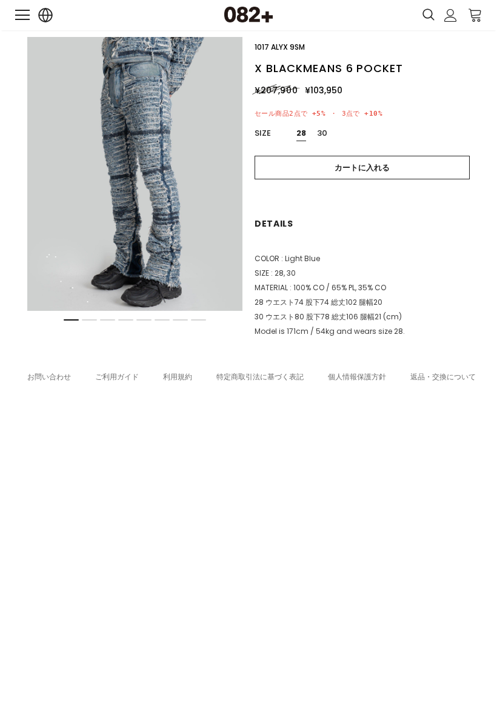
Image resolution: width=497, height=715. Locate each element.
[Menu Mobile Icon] (22, 15)
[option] (134, 174)
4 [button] (125, 320)
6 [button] (162, 320)
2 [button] (89, 320)
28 (301, 133)
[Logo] (248, 14)
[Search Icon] (428, 15)
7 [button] (180, 320)
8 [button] (198, 320)
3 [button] (107, 320)
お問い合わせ (49, 376)
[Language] (45, 15)
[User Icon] (450, 15)
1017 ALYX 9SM (280, 47)
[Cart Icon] (475, 14)
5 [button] (144, 320)
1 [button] (71, 320)
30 (322, 133)
